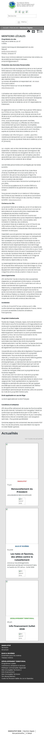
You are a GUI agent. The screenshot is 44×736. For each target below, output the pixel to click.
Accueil (5, 28)
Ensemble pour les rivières (11, 655)
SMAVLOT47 (6, 645)
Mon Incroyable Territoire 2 (11, 670)
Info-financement (8, 672)
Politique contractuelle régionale (14, 668)
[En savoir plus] (22, 501)
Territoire (5, 647)
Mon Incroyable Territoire (11, 674)
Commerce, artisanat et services (13, 665)
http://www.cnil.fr (8, 88)
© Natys (29, 733)
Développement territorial (14, 661)
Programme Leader (9, 663)
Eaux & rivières (8, 653)
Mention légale (28, 731)
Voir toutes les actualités (33, 439)
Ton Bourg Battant (8, 676)
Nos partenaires (18, 733)
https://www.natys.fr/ (9, 51)
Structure (5, 650)
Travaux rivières (7, 658)
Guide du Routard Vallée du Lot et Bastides (17, 678)
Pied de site (14, 28)
